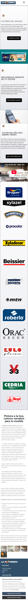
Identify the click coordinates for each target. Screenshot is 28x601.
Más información (15, 589)
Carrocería (4, 570)
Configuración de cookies (14, 597)
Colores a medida (6, 568)
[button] (24, 2)
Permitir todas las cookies (14, 593)
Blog (3, 572)
